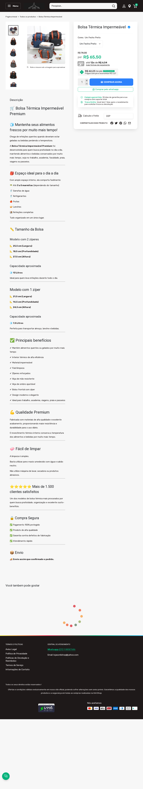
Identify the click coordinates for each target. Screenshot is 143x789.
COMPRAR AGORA (113, 82)
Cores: (89, 37)
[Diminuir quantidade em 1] (86, 83)
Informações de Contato (18, 669)
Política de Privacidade (16, 653)
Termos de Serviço (14, 665)
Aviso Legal (11, 649)
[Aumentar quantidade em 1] (86, 80)
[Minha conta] (124, 6)
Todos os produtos (28, 17)
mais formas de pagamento (98, 65)
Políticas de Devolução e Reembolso (17, 659)
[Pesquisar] (113, 6)
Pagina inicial (11, 17)
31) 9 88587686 (61, 649)
